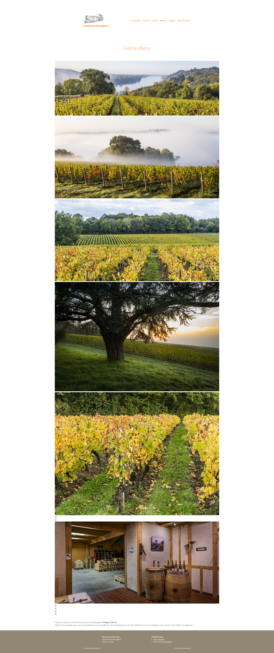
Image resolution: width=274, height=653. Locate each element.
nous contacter (158, 639)
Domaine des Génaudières (95, 26)
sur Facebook (167, 642)
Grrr (189, 648)
